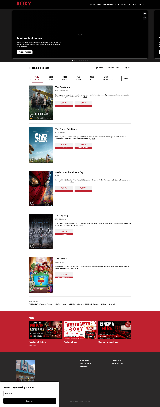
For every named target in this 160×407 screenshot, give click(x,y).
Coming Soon (108, 4)
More (140, 4)
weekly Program (120, 4)
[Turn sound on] (145, 14)
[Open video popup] (145, 18)
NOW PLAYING (96, 4)
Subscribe (30, 401)
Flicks (81, 401)
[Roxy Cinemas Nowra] (23, 4)
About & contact (86, 363)
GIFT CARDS (132, 4)
